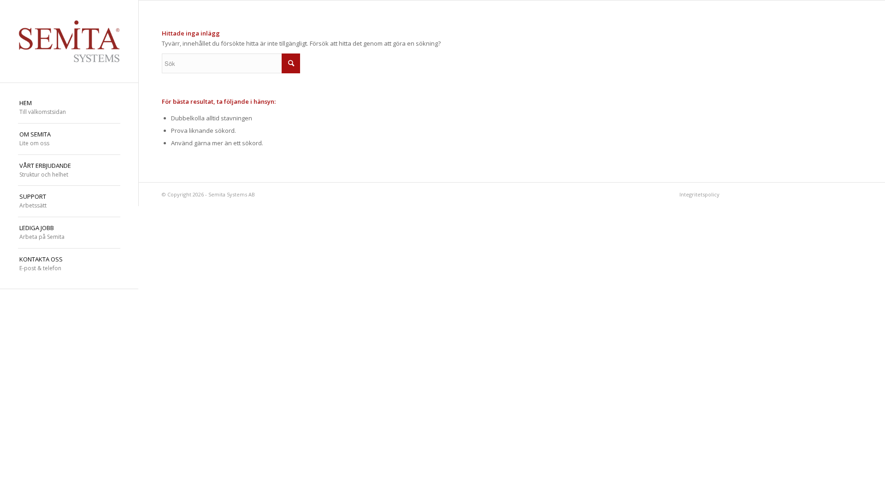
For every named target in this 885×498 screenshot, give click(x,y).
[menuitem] (69, 108)
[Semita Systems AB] (69, 41)
